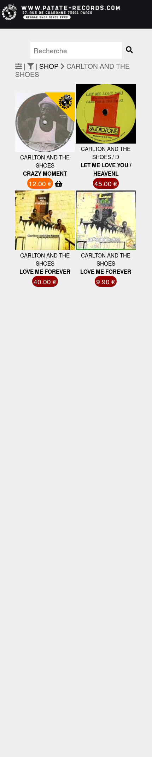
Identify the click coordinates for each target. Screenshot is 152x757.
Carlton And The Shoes (45, 161)
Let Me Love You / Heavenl (106, 169)
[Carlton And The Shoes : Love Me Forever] (31, 239)
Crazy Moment (45, 173)
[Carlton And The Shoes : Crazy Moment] (31, 147)
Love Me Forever (44, 271)
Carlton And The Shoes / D (105, 153)
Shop (49, 66)
